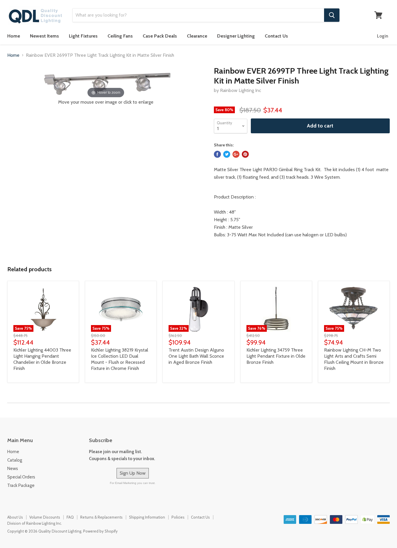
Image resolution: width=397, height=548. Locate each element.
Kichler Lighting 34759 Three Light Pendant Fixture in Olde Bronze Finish (275, 356)
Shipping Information (147, 517)
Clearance (197, 36)
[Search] (331, 15)
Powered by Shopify (100, 531)
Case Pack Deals (160, 36)
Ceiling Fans (120, 36)
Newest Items (44, 36)
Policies (178, 517)
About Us (15, 517)
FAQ (70, 517)
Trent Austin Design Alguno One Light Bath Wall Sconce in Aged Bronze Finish (196, 356)
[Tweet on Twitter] (226, 154)
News (12, 468)
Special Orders (21, 477)
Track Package (21, 485)
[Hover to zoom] (106, 82)
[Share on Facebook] (217, 154)
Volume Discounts (44, 517)
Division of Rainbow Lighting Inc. (34, 523)
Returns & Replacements (101, 517)
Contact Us (276, 36)
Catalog (14, 460)
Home (13, 36)
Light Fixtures (83, 36)
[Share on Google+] (236, 154)
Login (382, 36)
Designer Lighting (236, 36)
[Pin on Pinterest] (245, 154)
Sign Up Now (133, 473)
